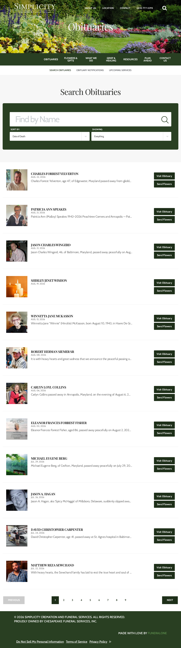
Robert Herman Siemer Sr (52, 352)
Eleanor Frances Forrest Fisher (58, 423)
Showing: (97, 129)
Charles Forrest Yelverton (54, 174)
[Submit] (165, 119)
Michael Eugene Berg (49, 458)
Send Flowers (166, 184)
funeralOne (157, 633)
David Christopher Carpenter (57, 530)
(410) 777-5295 (145, 8)
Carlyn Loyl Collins (48, 387)
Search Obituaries (60, 70)
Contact (125, 8)
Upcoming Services (120, 70)
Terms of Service (76, 641)
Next (170, 600)
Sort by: (15, 129)
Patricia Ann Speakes (48, 209)
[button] (164, 7)
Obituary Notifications (90, 70)
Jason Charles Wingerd (51, 245)
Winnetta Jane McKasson (52, 316)
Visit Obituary (166, 176)
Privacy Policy (98, 641)
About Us (90, 8)
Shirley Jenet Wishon (49, 280)
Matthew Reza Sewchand (52, 565)
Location (108, 8)
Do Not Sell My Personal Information (40, 641)
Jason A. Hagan (43, 494)
